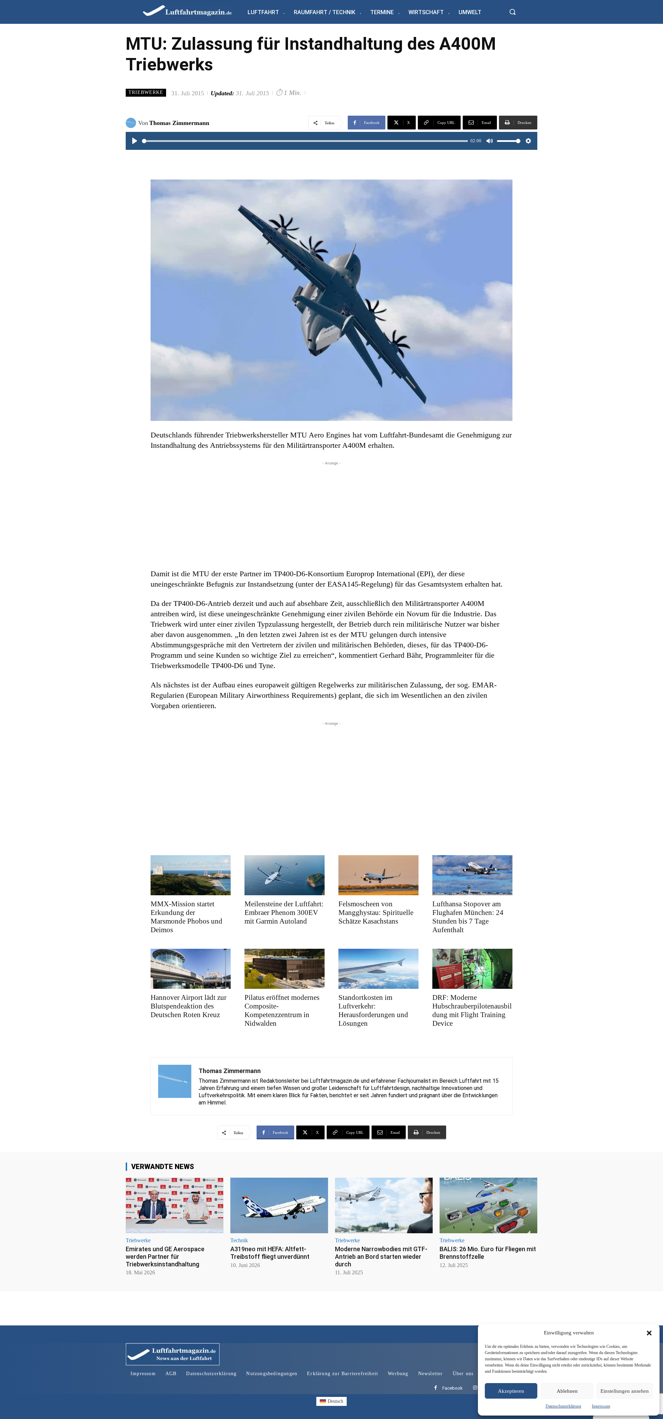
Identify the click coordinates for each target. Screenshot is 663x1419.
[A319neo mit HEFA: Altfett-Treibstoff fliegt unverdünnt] (279, 1205)
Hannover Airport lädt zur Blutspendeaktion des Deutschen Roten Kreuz (189, 1006)
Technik (239, 1240)
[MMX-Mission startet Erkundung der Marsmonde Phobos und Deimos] (191, 875)
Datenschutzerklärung (563, 1406)
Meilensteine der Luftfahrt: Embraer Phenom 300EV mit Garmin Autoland (284, 912)
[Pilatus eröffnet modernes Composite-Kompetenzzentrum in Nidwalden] (284, 969)
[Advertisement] (331, 515)
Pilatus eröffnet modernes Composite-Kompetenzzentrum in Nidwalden (281, 1010)
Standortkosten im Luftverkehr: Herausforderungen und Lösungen (373, 1010)
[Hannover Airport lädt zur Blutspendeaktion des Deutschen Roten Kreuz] (191, 969)
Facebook (452, 1388)
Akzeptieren (511, 1391)
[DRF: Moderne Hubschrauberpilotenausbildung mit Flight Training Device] (472, 969)
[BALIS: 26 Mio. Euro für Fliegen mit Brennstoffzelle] (488, 1205)
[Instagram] (475, 1388)
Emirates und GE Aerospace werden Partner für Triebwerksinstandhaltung (165, 1256)
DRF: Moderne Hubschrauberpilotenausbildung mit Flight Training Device (472, 1010)
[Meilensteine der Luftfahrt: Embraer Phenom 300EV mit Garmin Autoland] (284, 875)
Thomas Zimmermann (179, 122)
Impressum (601, 1406)
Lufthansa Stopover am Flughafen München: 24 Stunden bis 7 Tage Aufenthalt (467, 917)
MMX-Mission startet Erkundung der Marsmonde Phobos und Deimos (186, 917)
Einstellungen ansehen (624, 1391)
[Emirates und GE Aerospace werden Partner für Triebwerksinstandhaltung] (174, 1205)
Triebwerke (145, 92)
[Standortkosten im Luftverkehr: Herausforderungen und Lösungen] (378, 969)
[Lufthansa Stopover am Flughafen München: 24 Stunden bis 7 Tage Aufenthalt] (472, 875)
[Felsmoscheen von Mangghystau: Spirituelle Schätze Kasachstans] (378, 875)
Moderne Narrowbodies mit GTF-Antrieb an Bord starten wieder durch (381, 1256)
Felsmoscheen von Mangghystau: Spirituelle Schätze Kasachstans (375, 912)
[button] (649, 1333)
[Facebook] (436, 1388)
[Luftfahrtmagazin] (193, 10)
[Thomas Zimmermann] (132, 123)
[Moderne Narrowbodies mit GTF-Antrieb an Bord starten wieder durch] (384, 1205)
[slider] (305, 141)
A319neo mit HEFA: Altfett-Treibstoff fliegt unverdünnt (269, 1252)
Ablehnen (567, 1391)
